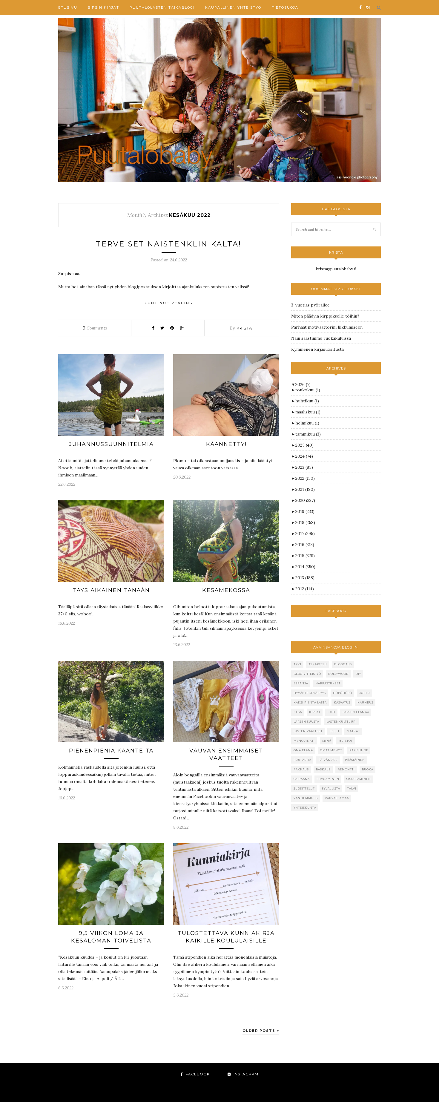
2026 (303, 384)
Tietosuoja (285, 7)
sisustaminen (358, 779)
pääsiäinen (355, 759)
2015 (305, 555)
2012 (304, 588)
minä (326, 740)
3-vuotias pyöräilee (310, 305)
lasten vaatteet (308, 731)
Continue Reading (169, 303)
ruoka (367, 769)
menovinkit (304, 740)
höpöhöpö (342, 693)
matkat (353, 731)
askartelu (317, 664)
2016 (304, 544)
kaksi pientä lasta (310, 702)
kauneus (365, 702)
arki (297, 664)
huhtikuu (307, 401)
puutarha (302, 759)
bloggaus (343, 664)
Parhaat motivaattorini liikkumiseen (327, 327)
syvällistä (331, 788)
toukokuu (307, 390)
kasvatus (342, 702)
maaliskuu (307, 412)
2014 (305, 566)
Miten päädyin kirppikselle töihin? (325, 316)
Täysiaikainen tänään (111, 590)
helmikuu (307, 423)
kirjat (314, 712)
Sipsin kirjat (103, 7)
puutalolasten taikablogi (162, 7)
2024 (304, 456)
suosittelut (304, 788)
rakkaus (301, 769)
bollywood (338, 673)
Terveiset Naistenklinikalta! (169, 244)
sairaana (302, 779)
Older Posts (259, 1031)
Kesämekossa (226, 590)
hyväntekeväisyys (310, 693)
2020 (305, 500)
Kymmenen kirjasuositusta (317, 349)
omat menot (331, 750)
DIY (358, 673)
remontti (346, 769)
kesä (298, 712)
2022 (305, 478)
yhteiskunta (305, 807)
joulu (364, 693)
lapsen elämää (356, 712)
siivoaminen (328, 779)
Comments (95, 328)
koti (331, 712)
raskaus (323, 769)
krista (244, 328)
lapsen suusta (306, 721)
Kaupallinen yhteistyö (233, 7)
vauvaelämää (337, 798)
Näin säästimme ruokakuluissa (321, 338)
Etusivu (67, 7)
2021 (305, 489)
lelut (335, 731)
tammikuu (308, 434)
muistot (345, 740)
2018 (305, 522)
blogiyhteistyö (307, 673)
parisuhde (358, 750)
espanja (301, 683)
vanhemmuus (306, 798)
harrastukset (327, 683)
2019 (304, 511)
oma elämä (303, 750)
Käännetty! (226, 444)
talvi (351, 788)
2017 (305, 533)
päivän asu (328, 759)
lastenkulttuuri (341, 721)
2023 (304, 467)
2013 (304, 577)
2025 (304, 445)
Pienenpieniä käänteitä (111, 750)
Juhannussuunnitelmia (111, 444)
